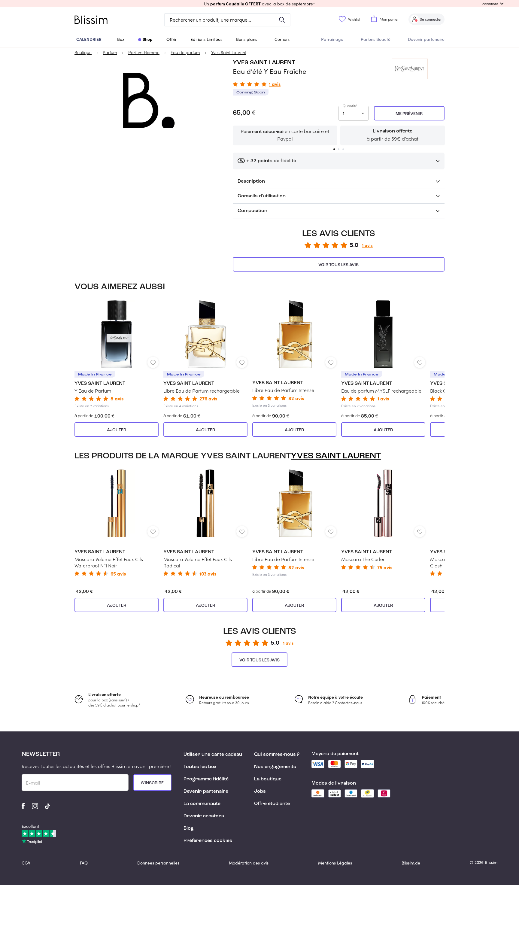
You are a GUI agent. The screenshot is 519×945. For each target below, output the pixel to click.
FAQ (84, 863)
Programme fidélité (206, 779)
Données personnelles (158, 863)
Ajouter (116, 430)
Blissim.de (411, 863)
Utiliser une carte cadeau (213, 754)
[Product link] (116, 354)
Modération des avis (249, 863)
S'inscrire (152, 783)
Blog (189, 828)
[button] (259, 3)
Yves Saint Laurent (264, 63)
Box (120, 39)
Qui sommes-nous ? (276, 754)
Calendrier (89, 39)
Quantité (350, 105)
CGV (26, 863)
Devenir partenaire (426, 39)
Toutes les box (200, 766)
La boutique (267, 779)
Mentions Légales (335, 863)
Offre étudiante (272, 803)
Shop (148, 39)
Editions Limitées (206, 39)
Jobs (260, 791)
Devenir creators (204, 816)
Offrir (171, 39)
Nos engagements (275, 766)
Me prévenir (409, 114)
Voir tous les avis (338, 265)
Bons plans (246, 39)
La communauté (202, 803)
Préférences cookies (208, 840)
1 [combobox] (343, 113)
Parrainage (332, 39)
